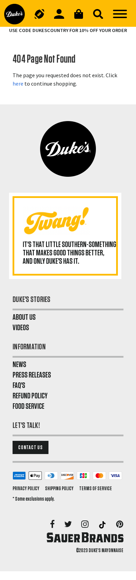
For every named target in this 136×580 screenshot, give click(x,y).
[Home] (17, 14)
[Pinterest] (119, 525)
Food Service (28, 406)
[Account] (59, 14)
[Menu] (120, 14)
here (18, 83)
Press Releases (32, 375)
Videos (21, 328)
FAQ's (19, 385)
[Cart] (78, 14)
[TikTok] (103, 525)
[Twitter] (68, 525)
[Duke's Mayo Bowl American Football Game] (39, 14)
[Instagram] (85, 525)
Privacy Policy (26, 488)
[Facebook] (53, 525)
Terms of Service (95, 488)
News (19, 364)
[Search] (98, 14)
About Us (24, 317)
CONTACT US (30, 447)
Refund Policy (30, 396)
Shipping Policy (59, 488)
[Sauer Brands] (85, 537)
